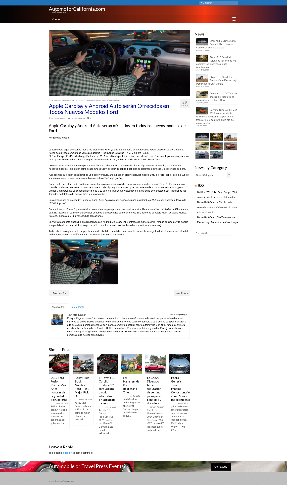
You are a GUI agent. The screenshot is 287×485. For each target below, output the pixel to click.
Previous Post (60, 293)
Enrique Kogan (59, 118)
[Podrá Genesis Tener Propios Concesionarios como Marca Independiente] (179, 364)
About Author (58, 307)
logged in (67, 452)
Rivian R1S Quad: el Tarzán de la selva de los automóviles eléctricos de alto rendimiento (216, 62)
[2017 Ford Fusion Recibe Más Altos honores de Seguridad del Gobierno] (59, 364)
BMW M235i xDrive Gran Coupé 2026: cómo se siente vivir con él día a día (216, 44)
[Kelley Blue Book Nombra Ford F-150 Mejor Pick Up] (83, 364)
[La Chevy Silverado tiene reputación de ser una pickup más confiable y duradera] (155, 364)
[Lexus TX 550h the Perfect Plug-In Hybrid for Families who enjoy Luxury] (216, 155)
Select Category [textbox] (204, 175)
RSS (201, 185)
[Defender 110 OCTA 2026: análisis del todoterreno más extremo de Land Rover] (202, 146)
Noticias (81, 118)
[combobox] (213, 175)
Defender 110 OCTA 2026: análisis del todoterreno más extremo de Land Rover (217, 97)
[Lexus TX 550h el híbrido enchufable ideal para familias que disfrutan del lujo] (202, 155)
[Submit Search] (201, 3)
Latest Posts (77, 307)
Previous (52, 396)
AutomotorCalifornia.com (77, 9)
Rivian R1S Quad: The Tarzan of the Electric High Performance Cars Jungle (216, 80)
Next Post (181, 293)
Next (187, 396)
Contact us (220, 466)
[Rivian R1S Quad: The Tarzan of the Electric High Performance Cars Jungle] (230, 137)
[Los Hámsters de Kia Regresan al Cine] (131, 364)
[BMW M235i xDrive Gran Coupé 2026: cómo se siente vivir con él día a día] (202, 137)
